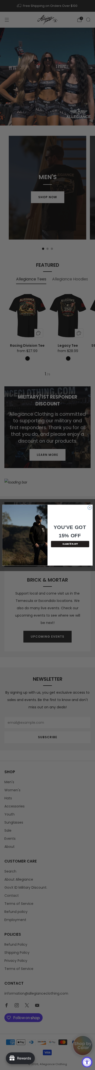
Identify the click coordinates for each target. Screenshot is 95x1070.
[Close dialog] (90, 508)
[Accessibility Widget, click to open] (87, 1062)
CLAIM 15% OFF (70, 543)
